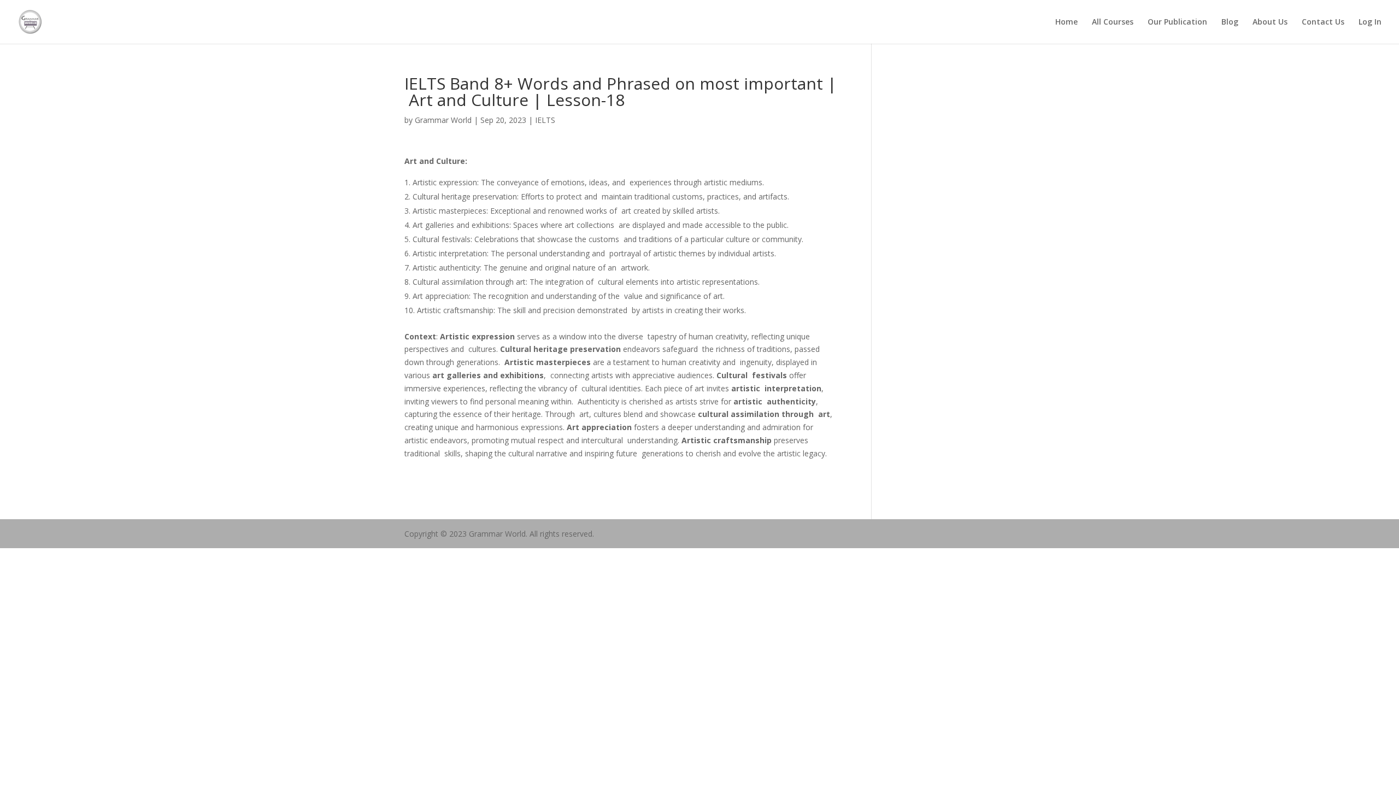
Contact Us (1323, 22)
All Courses (1112, 22)
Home (1066, 22)
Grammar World (443, 120)
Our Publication (1177, 22)
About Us (1270, 22)
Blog (1229, 22)
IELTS (545, 120)
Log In (1370, 22)
